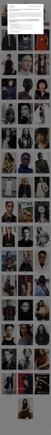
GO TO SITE (31, 6)
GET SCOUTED (38, 6)
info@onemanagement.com (28, 27)
